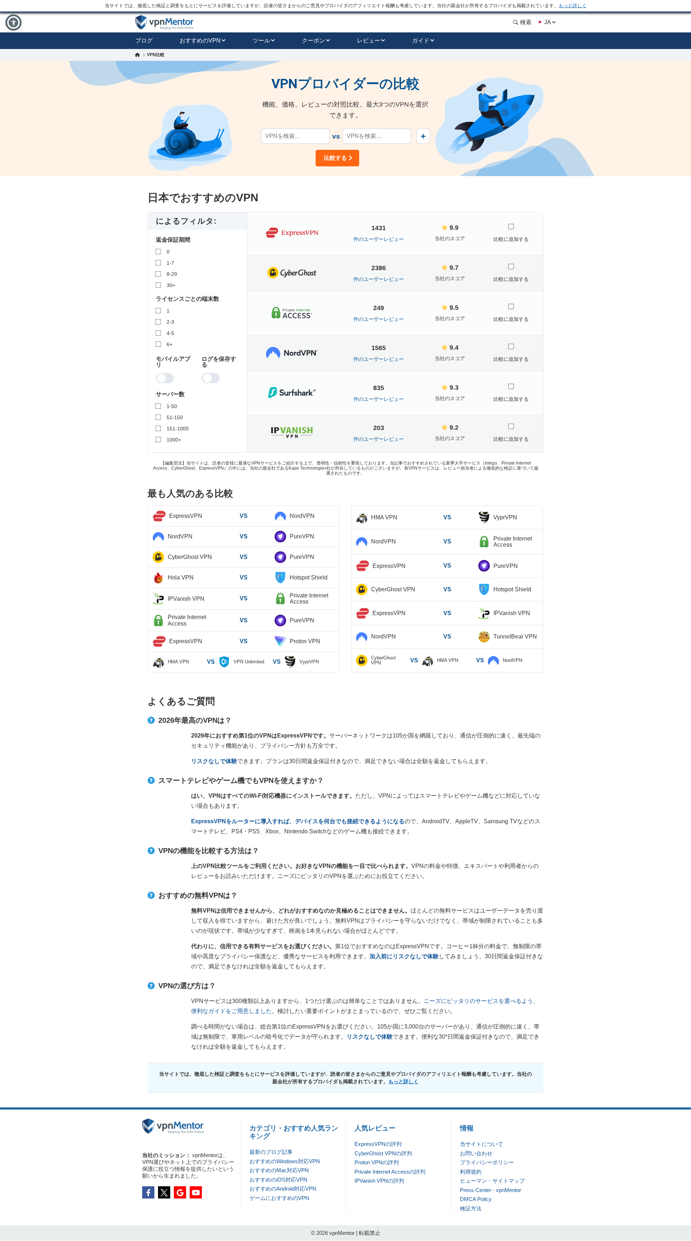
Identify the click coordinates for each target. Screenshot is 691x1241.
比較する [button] (335, 158)
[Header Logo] (164, 22)
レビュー (368, 40)
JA (547, 22)
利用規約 (471, 1172)
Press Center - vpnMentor (490, 1190)
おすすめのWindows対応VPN (284, 1161)
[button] (13, 22)
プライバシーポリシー (487, 1162)
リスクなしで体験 (214, 761)
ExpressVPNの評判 (378, 1144)
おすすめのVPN (200, 40)
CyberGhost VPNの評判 (383, 1153)
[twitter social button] (164, 1192)
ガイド (420, 40)
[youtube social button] (196, 1192)
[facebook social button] (148, 1192)
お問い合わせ (476, 1153)
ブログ (144, 40)
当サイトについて (481, 1144)
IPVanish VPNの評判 (379, 1181)
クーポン (313, 40)
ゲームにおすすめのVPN (279, 1198)
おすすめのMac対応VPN (279, 1170)
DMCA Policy (476, 1199)
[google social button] (180, 1192)
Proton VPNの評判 (376, 1162)
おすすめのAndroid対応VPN (282, 1189)
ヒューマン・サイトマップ (492, 1181)
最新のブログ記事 (271, 1152)
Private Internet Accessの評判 (389, 1172)
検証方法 (471, 1208)
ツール (261, 40)
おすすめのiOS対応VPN (278, 1180)
